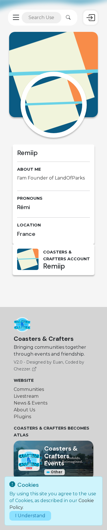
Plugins (22, 416)
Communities (29, 389)
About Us (24, 410)
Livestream (26, 396)
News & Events (30, 403)
